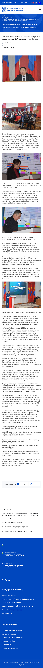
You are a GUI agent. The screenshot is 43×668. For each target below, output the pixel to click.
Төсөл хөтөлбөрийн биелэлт (12, 637)
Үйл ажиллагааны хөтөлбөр (12, 630)
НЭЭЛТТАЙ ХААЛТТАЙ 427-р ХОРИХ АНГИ (17, 606)
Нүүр (3, 16)
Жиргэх (35, 484)
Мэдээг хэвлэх (9, 47)
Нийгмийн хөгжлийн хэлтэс (12, 610)
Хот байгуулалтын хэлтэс (11, 603)
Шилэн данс (6, 645)
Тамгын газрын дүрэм (10, 648)
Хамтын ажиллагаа (9, 634)
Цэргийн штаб (7, 613)
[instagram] (9, 580)
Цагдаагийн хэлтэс (9, 595)
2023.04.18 (7, 43)
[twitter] (6, 580)
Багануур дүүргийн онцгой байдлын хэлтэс (18, 599)
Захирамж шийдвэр (9, 641)
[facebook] (2, 580)
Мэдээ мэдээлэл (7, 17)
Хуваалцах (23, 484)
